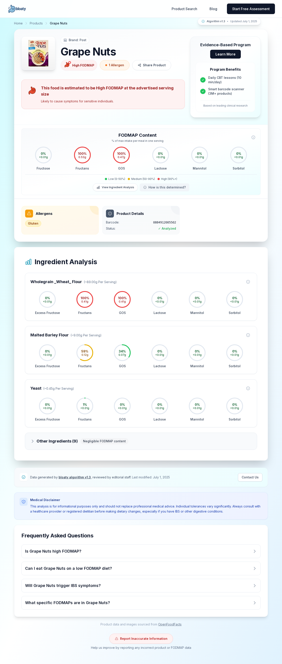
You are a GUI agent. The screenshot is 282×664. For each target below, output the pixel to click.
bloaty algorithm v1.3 (75, 477)
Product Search (184, 9)
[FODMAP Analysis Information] (253, 137)
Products (36, 23)
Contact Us (250, 477)
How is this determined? (167, 187)
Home (18, 23)
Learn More (225, 54)
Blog (213, 9)
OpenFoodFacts (170, 624)
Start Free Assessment (251, 9)
